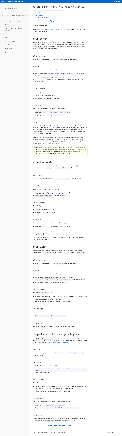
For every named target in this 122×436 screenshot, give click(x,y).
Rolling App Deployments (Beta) (57, 342)
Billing (6, 37)
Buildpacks (7, 24)
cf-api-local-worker (42, 17)
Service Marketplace (10, 34)
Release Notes (8, 48)
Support (7, 52)
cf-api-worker (41, 19)
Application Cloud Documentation (40, 432)
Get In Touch (110, 432)
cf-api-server (40, 15)
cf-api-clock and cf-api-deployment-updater (49, 21)
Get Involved (116, 1)
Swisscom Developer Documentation (12, 1)
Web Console (8, 12)
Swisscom (54, 432)
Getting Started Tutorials (11, 8)
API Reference (8, 45)
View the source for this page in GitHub (59, 425)
